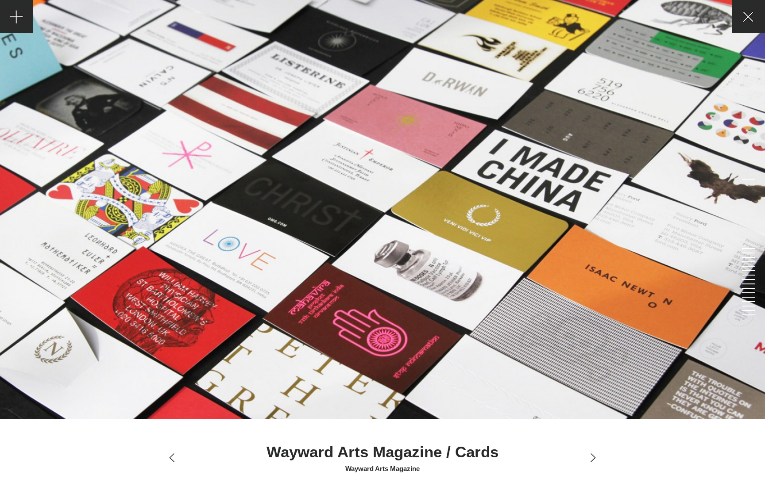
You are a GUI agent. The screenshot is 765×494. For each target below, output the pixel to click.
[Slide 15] (748, 306)
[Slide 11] (748, 288)
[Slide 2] (748, 248)
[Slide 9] (748, 279)
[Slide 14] (748, 301)
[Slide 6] (748, 266)
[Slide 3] (748, 253)
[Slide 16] (748, 310)
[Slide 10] (748, 284)
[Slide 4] (748, 257)
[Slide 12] (748, 293)
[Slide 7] (748, 270)
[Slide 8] (748, 275)
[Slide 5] (748, 262)
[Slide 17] (748, 315)
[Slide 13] (748, 297)
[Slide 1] (748, 179)
